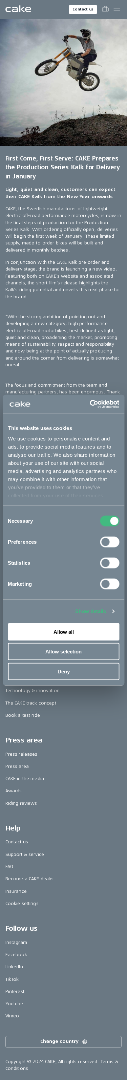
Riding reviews (21, 803)
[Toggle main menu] (117, 9)
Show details (90, 611)
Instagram (16, 942)
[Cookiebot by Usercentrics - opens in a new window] (90, 404)
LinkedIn (14, 966)
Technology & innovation (32, 690)
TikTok (12, 979)
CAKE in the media (24, 778)
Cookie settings (22, 903)
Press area (17, 766)
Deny (64, 671)
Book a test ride (22, 715)
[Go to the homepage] (18, 9)
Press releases (21, 754)
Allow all (64, 631)
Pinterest (14, 991)
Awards (13, 790)
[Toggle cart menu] (105, 9)
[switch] (109, 541)
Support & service (24, 854)
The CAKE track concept (30, 703)
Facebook (16, 954)
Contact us (82, 9)
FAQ (9, 866)
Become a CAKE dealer (30, 878)
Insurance (16, 891)
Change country (59, 1041)
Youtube (14, 1003)
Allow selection (63, 651)
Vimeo (12, 1015)
